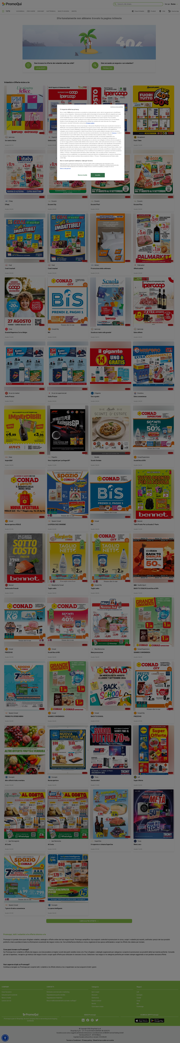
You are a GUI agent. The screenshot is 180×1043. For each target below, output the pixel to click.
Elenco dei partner (65, 168)
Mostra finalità (82, 175)
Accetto (97, 175)
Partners (114, 133)
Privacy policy (90, 123)
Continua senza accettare (116, 107)
